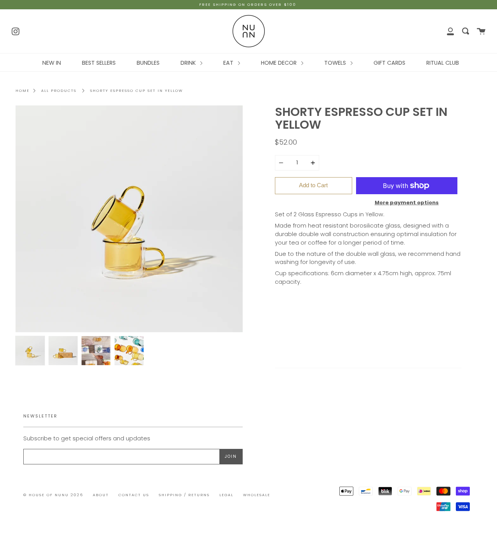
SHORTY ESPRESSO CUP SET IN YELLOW (136, 90)
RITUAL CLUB (442, 63)
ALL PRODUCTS (58, 90)
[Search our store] (465, 31)
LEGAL (226, 494)
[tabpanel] (129, 218)
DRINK (189, 63)
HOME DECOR (279, 63)
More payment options (407, 202)
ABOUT (101, 494)
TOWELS (336, 63)
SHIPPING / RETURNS (184, 494)
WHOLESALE (256, 494)
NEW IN (51, 63)
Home (23, 90)
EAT (229, 63)
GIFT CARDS (389, 63)
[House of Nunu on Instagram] (15, 30)
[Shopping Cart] (481, 31)
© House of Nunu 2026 (53, 494)
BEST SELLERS (99, 63)
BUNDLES (148, 63)
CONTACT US (133, 494)
